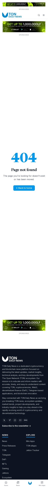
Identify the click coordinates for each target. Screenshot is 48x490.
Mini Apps (30, 441)
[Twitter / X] (4, 420)
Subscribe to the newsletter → (16, 426)
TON (4, 450)
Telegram (6, 455)
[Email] (20, 420)
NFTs (4, 464)
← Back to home (24, 188)
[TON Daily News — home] (12, 15)
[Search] (39, 15)
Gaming (5, 468)
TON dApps (31, 446)
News (4, 441)
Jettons (5, 473)
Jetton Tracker (32, 450)
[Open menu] (43, 15)
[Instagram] (15, 420)
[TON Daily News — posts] (30, 483)
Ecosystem (7, 477)
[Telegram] (9, 420)
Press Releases (9, 446)
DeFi (4, 459)
